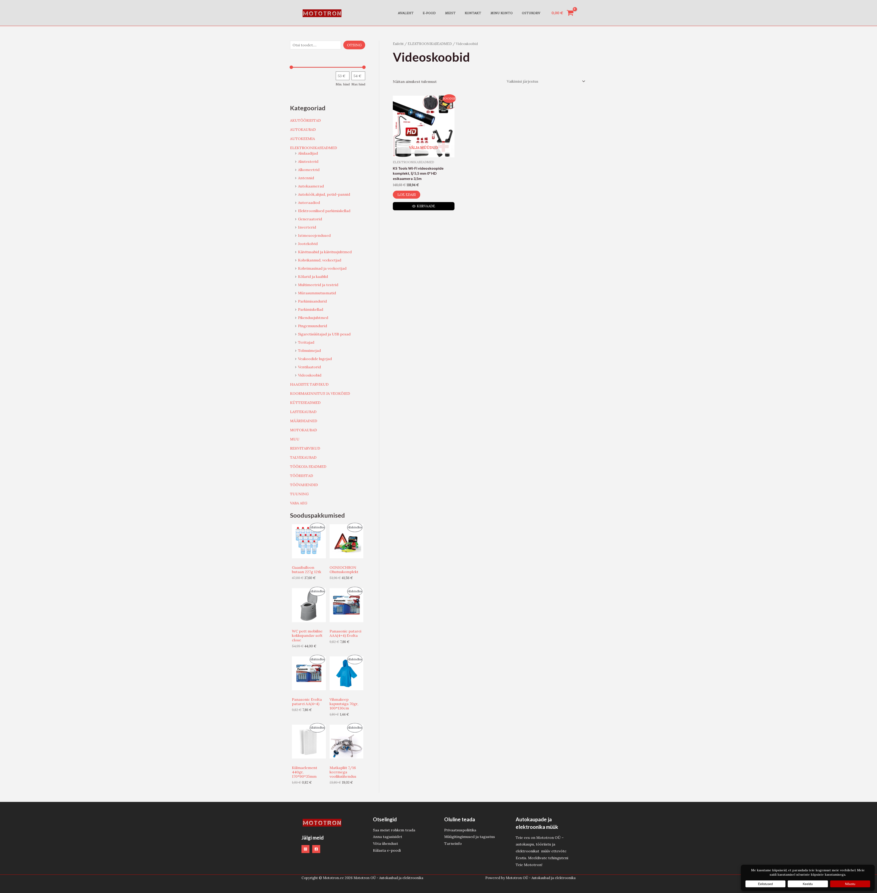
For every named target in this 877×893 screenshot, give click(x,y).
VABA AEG (298, 503)
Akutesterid (308, 161)
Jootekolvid (308, 243)
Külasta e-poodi (387, 850)
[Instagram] (305, 849)
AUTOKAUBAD (303, 129)
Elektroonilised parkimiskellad (324, 210)
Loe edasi (406, 194)
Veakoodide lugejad (315, 358)
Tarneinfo (453, 843)
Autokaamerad (311, 186)
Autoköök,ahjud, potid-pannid (324, 194)
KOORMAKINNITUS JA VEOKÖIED (320, 393)
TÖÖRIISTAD (301, 475)
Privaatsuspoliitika (460, 830)
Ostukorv (531, 13)
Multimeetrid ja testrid (318, 284)
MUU (294, 439)
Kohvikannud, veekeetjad (319, 260)
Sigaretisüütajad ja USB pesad (324, 334)
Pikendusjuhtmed (313, 317)
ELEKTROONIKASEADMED (313, 147)
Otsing (354, 45)
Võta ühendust (385, 843)
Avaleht (406, 13)
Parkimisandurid (312, 301)
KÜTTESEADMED (305, 402)
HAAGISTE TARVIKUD (309, 384)
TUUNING (299, 494)
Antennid (306, 178)
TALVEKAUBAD (303, 457)
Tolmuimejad (309, 350)
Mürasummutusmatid (317, 293)
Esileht (398, 44)
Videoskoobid (309, 375)
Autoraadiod (309, 202)
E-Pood (429, 13)
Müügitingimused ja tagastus (469, 836)
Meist (450, 13)
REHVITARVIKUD (305, 448)
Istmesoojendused (314, 235)
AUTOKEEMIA (302, 138)
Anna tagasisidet (387, 836)
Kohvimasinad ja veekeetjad (322, 268)
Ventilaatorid (309, 367)
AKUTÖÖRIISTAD (305, 120)
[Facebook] (316, 849)
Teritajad (306, 342)
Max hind (358, 84)
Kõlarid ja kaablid (313, 276)
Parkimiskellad (310, 309)
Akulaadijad (308, 153)
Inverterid (307, 227)
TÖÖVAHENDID (304, 484)
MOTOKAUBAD (303, 430)
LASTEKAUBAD (303, 411)
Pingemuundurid (312, 326)
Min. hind (343, 84)
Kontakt (473, 13)
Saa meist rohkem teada (394, 830)
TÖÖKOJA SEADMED (308, 466)
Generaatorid (310, 219)
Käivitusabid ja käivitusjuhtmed (325, 252)
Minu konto (501, 13)
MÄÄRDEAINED (303, 421)
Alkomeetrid (309, 169)
